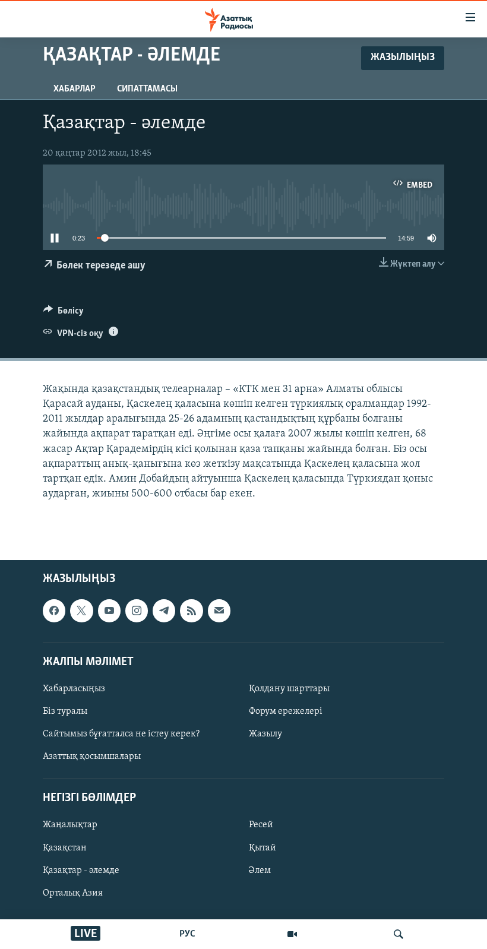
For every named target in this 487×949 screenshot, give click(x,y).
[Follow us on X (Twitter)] (81, 611)
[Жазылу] (219, 611)
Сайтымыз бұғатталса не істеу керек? (121, 734)
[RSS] (191, 611)
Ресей (261, 825)
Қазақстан (65, 848)
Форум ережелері (285, 711)
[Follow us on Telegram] (164, 611)
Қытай (262, 848)
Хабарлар (74, 89)
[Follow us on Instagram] (136, 611)
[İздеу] (398, 934)
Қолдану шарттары (289, 689)
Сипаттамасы (147, 89)
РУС (187, 934)
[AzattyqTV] (292, 934)
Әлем (260, 870)
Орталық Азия (73, 893)
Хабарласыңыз (74, 689)
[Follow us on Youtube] (109, 611)
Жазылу (265, 734)
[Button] (63, 313)
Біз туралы (65, 711)
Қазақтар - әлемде (81, 870)
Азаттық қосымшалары (92, 757)
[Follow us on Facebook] (54, 611)
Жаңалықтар (70, 825)
